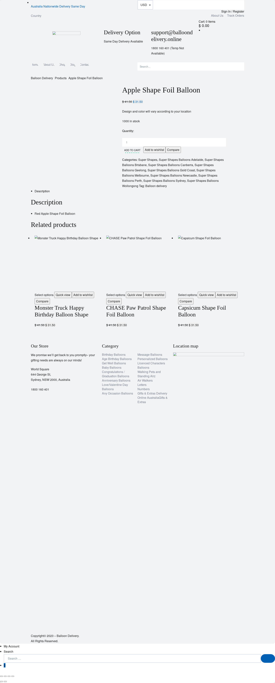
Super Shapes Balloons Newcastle (173, 175)
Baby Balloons (111, 367)
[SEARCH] (268, 658)
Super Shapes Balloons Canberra (170, 165)
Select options (44, 295)
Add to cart (132, 150)
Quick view (63, 295)
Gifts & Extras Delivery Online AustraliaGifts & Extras (153, 397)
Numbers (144, 389)
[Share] (8, 676)
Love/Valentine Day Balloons (115, 387)
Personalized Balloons (153, 359)
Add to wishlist (154, 150)
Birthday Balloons (114, 354)
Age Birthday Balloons (117, 359)
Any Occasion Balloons (117, 393)
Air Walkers (145, 380)
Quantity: (128, 131)
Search (8, 651)
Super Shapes (147, 159)
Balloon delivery (156, 186)
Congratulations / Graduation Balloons (115, 374)
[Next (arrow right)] (5, 681)
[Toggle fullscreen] (5, 676)
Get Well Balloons (114, 363)
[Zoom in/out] (1, 676)
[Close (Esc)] (12, 676)
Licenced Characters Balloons (151, 365)
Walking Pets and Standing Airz (149, 374)
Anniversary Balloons (116, 380)
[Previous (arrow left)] (1, 681)
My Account (11, 646)
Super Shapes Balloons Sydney (164, 180)
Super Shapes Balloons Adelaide (181, 159)
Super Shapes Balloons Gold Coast (171, 170)
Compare (173, 150)
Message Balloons (150, 354)
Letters (142, 385)
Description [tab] (42, 191)
